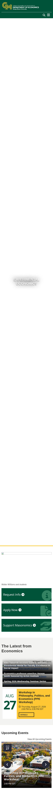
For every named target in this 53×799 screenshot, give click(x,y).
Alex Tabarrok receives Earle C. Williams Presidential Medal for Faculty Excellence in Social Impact (27, 665)
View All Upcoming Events (39, 739)
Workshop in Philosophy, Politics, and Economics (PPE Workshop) (34, 697)
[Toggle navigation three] (48, 15)
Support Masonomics (17, 625)
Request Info (12, 594)
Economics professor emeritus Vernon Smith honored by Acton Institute (24, 674)
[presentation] (7, 764)
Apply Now (10, 610)
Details (23, 715)
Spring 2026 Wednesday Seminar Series (25, 681)
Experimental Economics (26, 282)
